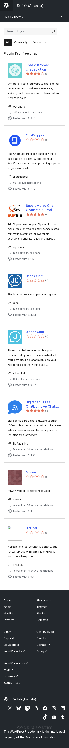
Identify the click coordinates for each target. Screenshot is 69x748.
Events (41, 638)
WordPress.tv (15, 651)
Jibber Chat (35, 332)
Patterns (42, 620)
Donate (43, 645)
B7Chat (31, 528)
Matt (9, 669)
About (8, 600)
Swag (42, 651)
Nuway (31, 472)
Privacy (9, 620)
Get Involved (45, 632)
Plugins (41, 613)
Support (9, 638)
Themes (41, 607)
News (7, 607)
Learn (7, 632)
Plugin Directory (13, 16)
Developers (11, 645)
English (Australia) (24, 699)
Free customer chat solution (37, 67)
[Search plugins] (53, 31)
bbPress (11, 676)
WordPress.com (16, 663)
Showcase (43, 600)
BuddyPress (14, 682)
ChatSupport (36, 135)
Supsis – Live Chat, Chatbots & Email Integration (40, 208)
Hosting (9, 613)
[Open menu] (63, 5)
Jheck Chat (35, 276)
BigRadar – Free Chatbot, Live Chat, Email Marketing (41, 404)
